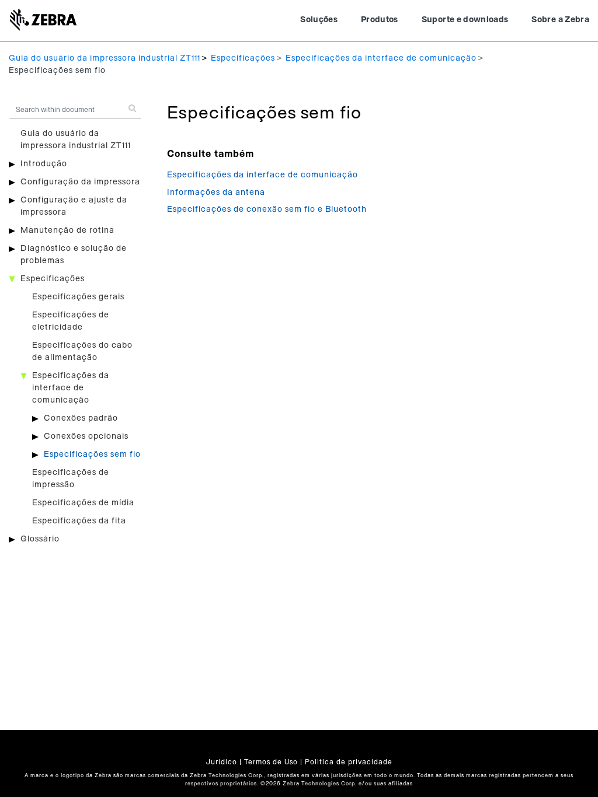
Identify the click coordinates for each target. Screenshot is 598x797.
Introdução (43, 164)
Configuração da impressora (80, 182)
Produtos (379, 20)
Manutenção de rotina (67, 230)
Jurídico (221, 761)
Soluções (319, 20)
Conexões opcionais (86, 436)
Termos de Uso (271, 761)
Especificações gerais (78, 297)
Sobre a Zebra (560, 20)
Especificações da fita (79, 521)
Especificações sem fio (92, 454)
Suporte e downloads (465, 20)
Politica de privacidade (348, 761)
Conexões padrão (81, 418)
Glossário (40, 539)
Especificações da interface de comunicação (381, 58)
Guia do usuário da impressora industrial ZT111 (104, 58)
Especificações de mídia (83, 503)
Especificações (243, 58)
